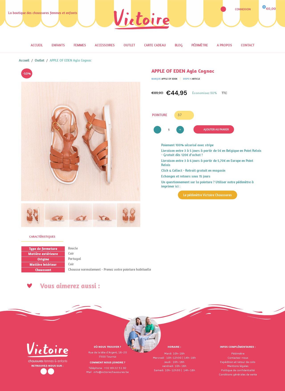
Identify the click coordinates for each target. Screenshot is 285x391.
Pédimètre (199, 45)
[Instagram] (51, 371)
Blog (179, 45)
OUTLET (129, 45)
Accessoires (105, 45)
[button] (223, 9)
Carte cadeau (155, 45)
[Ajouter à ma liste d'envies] (133, 75)
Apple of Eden (169, 78)
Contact (247, 45)
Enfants (58, 45)
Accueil (37, 45)
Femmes (80, 45)
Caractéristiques (42, 236)
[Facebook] (44, 371)
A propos (224, 45)
